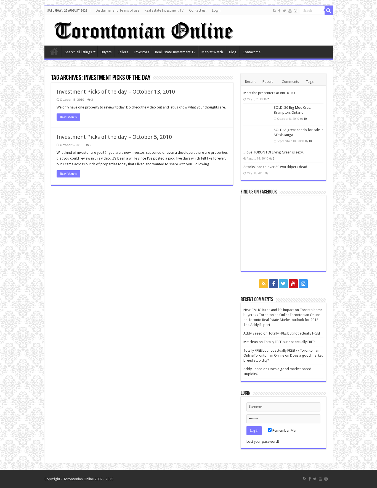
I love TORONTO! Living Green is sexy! (273, 152)
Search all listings (78, 52)
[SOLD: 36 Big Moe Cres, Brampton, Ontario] (257, 114)
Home (54, 51)
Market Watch (212, 52)
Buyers (106, 52)
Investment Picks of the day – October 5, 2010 (114, 137)
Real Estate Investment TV (164, 10)
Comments (290, 81)
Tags (310, 81)
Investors (141, 52)
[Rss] (274, 10)
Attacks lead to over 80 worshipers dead (275, 167)
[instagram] (295, 10)
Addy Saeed (252, 333)
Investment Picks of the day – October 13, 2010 (116, 91)
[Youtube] (290, 10)
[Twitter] (284, 10)
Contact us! (197, 10)
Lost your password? (263, 441)
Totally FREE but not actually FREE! (294, 333)
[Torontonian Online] (143, 29)
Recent (250, 81)
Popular (268, 81)
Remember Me (284, 430)
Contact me (252, 52)
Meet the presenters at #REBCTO (269, 93)
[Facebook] (279, 10)
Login (216, 10)
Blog (233, 52)
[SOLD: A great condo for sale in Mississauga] (257, 137)
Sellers (123, 52)
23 (268, 99)
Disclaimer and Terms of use (117, 10)
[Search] (329, 10)
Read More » (68, 117)
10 (305, 118)
